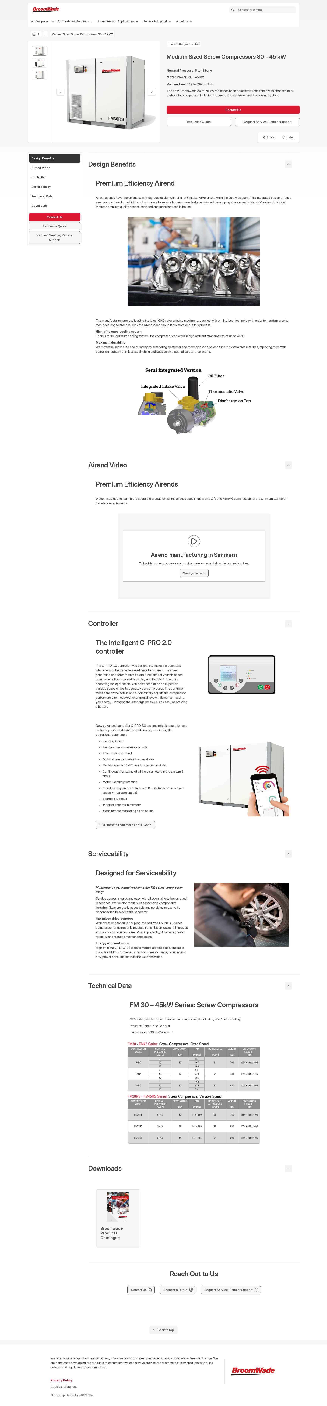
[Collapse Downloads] (288, 1168)
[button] (194, 164)
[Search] (232, 9)
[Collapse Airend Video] (288, 465)
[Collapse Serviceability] (288, 854)
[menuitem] (62, 21)
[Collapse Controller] (288, 623)
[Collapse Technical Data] (288, 986)
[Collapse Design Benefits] (288, 164)
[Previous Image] (60, 92)
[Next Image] (152, 92)
